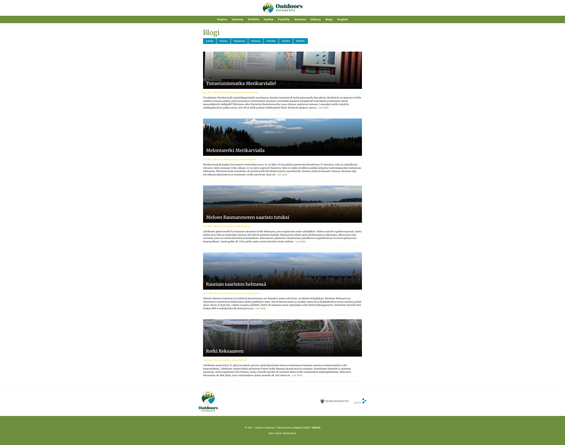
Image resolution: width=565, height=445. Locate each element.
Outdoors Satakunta (282, 8)
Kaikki (209, 41)
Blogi (329, 19)
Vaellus (268, 19)
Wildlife (253, 19)
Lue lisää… (324, 107)
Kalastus (237, 19)
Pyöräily (284, 19)
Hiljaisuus (239, 41)
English (342, 19)
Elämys (315, 19)
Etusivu (222, 19)
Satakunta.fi (289, 433)
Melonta (300, 19)
